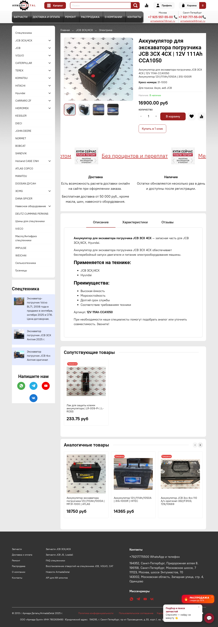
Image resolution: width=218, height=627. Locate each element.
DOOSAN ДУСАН (25, 183)
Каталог (58, 5)
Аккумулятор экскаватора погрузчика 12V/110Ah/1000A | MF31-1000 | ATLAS (86, 501)
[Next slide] (128, 69)
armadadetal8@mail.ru (192, 21)
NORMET (20, 138)
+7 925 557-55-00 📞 (162, 17)
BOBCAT (20, 145)
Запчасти (20, 17)
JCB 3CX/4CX (84, 30)
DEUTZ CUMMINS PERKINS (31, 213)
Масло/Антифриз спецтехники (26, 238)
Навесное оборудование (30, 206)
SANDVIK (21, 153)
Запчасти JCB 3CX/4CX (58, 549)
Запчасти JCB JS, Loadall (59, 554)
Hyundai (20, 93)
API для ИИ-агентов (57, 577)
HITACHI (20, 85)
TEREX (19, 70)
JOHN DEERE (23, 130)
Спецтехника (23, 32)
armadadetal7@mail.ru (162, 21)
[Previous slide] (69, 69)
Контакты (134, 17)
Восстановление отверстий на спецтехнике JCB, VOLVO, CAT (79, 566)
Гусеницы (21, 270)
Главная (65, 30)
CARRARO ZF (23, 100)
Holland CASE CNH (27, 161)
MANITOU (21, 176)
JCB (17, 48)
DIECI (18, 123)
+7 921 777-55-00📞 (192, 17)
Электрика (105, 30)
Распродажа (90, 17)
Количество (146, 109)
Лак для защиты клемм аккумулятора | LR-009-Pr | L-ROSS (85, 408)
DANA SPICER (23, 198)
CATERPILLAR (23, 63)
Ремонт (70, 17)
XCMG (19, 191)
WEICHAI (20, 255)
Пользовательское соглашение (138, 613)
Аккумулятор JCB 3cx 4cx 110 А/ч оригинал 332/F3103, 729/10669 (179, 501)
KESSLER (21, 115)
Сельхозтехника (25, 263)
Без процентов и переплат (122, 155)
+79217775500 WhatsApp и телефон (154, 557)
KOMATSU (21, 78)
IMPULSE (20, 248)
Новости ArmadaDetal (58, 571)
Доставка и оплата (46, 17)
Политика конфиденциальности (97, 613)
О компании (113, 17)
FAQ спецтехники (55, 560)
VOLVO (19, 55)
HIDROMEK (22, 108)
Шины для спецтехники (30, 221)
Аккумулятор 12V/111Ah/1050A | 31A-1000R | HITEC (132, 499)
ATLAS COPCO (24, 168)
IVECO (19, 228)
